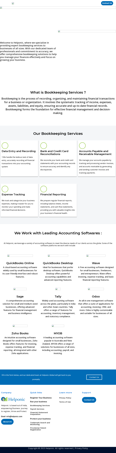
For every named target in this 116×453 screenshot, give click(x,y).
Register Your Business (41, 398)
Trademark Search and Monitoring (40, 423)
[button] (61, 3)
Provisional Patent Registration (38, 429)
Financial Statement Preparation (39, 413)
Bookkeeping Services (40, 405)
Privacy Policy (81, 448)
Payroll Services (37, 409)
